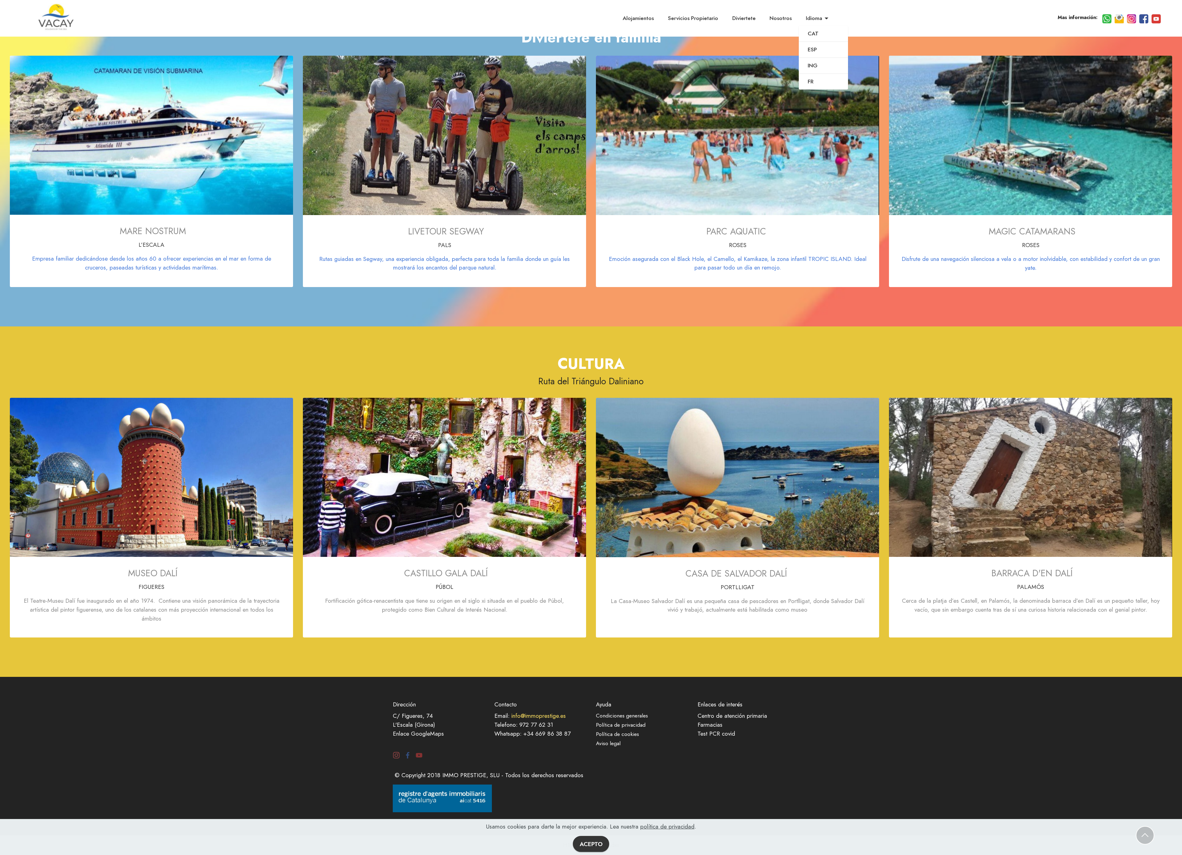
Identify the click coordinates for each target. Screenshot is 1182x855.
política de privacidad (667, 826)
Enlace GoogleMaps (418, 733)
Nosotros (781, 18)
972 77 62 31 (536, 724)
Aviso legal (608, 743)
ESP (812, 50)
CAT (813, 34)
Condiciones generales (622, 716)
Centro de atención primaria (732, 715)
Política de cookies (617, 734)
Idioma (814, 18)
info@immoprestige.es (538, 715)
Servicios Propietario (693, 18)
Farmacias (710, 724)
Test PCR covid (716, 733)
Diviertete (744, 18)
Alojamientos (638, 18)
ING (813, 66)
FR (811, 82)
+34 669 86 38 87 (547, 733)
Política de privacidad (620, 725)
